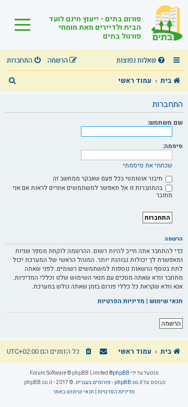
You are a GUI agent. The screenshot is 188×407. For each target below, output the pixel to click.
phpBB (121, 373)
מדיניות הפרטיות (121, 301)
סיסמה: (172, 146)
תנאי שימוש (166, 301)
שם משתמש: (165, 122)
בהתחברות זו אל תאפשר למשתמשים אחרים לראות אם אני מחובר (92, 191)
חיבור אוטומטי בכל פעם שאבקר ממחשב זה (108, 178)
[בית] (162, 24)
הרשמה (171, 323)
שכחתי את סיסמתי (147, 165)
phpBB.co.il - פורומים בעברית (109, 382)
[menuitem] (142, 60)
